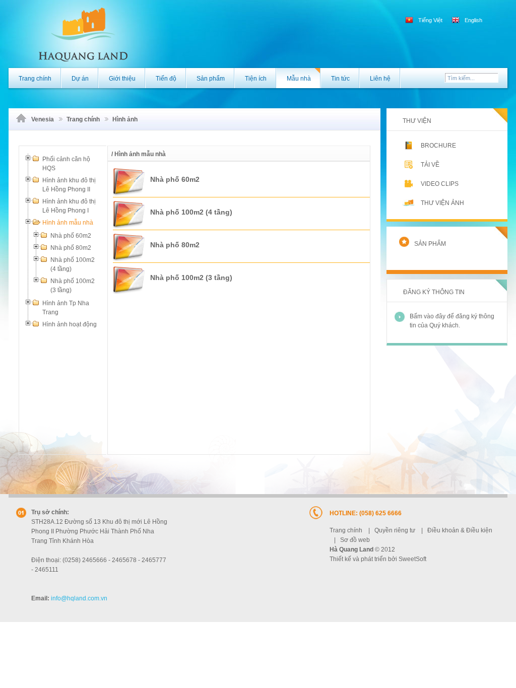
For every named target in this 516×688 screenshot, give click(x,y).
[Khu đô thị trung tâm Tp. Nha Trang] (68, 33)
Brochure (438, 145)
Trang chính (83, 119)
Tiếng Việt (430, 20)
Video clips (440, 183)
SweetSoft (412, 559)
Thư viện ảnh (442, 203)
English (472, 20)
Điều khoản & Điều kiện (459, 530)
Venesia (42, 119)
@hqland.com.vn (79, 598)
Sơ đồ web (355, 539)
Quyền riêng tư (394, 530)
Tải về (430, 164)
